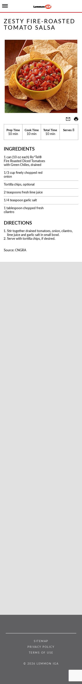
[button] (66, 120)
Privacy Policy (41, 647)
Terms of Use (41, 653)
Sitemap (41, 641)
